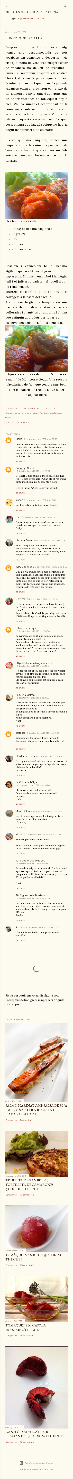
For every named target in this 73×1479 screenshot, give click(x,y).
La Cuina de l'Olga (26, 782)
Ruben (20, 927)
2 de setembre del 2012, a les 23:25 (41, 517)
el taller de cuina (25, 756)
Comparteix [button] (11, 408)
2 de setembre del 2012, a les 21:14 (40, 500)
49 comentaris (27, 1194)
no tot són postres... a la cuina (31, 12)
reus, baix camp (22, 422)
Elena (19, 438)
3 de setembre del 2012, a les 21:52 (33, 697)
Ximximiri (21, 834)
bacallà (52, 413)
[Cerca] (65, 5)
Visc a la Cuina (24, 540)
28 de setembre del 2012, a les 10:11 (41, 927)
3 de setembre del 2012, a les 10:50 (33, 631)
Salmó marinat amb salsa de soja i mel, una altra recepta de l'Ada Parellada (36, 1109)
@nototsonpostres (32, 18)
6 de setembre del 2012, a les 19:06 (33, 898)
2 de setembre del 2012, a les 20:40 (34, 471)
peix (59, 413)
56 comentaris (26, 1265)
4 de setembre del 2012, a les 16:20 (33, 785)
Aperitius (44, 413)
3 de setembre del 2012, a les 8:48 (51, 567)
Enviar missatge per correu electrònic (38, 408)
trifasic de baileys (26, 628)
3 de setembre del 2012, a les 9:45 (42, 599)
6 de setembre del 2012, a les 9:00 (33, 863)
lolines (19, 500)
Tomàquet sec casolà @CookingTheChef (25, 1327)
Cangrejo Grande (25, 468)
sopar (8, 417)
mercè (19, 517)
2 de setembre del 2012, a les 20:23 (40, 439)
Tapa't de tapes (25, 566)
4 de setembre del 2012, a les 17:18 (49, 811)
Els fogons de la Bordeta (30, 895)
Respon (20, 461)
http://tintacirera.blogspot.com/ (34, 663)
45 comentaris (27, 1335)
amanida (34, 413)
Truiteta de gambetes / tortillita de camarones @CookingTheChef (29, 1184)
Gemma (20, 599)
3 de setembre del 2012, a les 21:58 (43, 733)
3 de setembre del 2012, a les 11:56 (33, 666)
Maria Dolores (24, 811)
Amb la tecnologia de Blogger (39, 1463)
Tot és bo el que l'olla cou (30, 860)
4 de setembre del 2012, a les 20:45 (44, 834)
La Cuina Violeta (25, 694)
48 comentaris (27, 1442)
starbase (21, 732)
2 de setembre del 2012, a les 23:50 (50, 540)
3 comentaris (26, 1120)
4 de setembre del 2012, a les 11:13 (52, 756)
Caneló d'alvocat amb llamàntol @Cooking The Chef (34, 1434)
